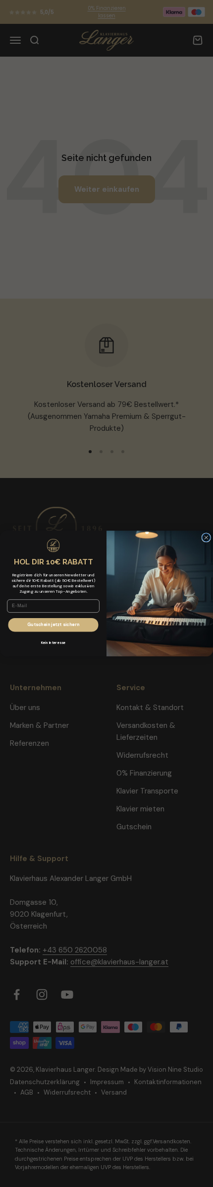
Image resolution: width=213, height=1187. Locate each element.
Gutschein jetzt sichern (53, 625)
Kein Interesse (53, 642)
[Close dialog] (206, 537)
